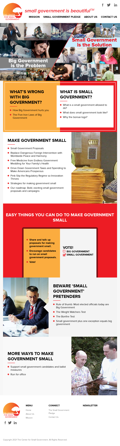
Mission (34, 17)
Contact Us (109, 17)
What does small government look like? (85, 112)
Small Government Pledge (61, 17)
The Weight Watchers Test (71, 312)
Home (28, 410)
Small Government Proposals (27, 148)
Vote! (32, 262)
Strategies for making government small (33, 183)
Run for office (18, 374)
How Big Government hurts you (31, 110)
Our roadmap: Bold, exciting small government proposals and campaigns (37, 189)
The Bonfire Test (65, 316)
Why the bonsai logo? (75, 117)
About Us (90, 17)
